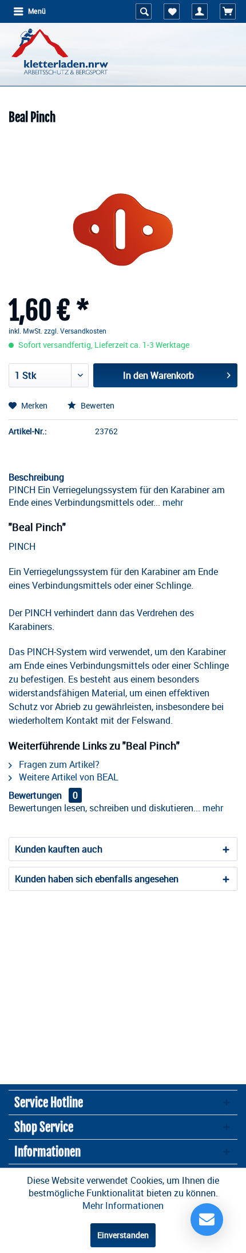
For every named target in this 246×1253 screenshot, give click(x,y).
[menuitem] (29, 11)
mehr (171, 502)
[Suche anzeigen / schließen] (144, 11)
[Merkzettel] (172, 11)
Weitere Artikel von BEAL (67, 777)
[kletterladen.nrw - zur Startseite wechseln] (59, 51)
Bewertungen (35, 795)
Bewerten (96, 405)
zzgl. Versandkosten (75, 330)
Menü (37, 11)
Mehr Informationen (123, 1205)
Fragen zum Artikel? (58, 764)
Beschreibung (36, 477)
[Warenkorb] (228, 11)
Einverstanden (123, 1235)
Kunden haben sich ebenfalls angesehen (96, 879)
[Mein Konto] (200, 11)
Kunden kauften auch (58, 849)
